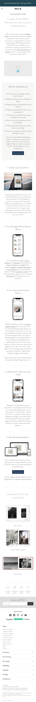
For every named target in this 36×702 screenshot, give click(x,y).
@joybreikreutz (26, 479)
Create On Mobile (7, 640)
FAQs (4, 646)
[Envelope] (26, 615)
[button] (18, 626)
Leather (23, 265)
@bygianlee (8, 479)
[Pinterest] (14, 615)
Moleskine (17, 263)
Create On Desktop (7, 637)
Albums (7, 52)
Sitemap (5, 648)
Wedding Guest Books (24, 267)
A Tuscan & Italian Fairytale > (18, 550)
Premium (7, 263)
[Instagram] (18, 615)
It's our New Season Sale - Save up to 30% (18, 3)
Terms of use (5, 700)
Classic (27, 260)
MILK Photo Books (23, 50)
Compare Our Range (8, 633)
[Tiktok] (22, 615)
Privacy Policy (10, 700)
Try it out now (18, 153)
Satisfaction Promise (8, 644)
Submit (30, 603)
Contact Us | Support (8, 629)
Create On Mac (6, 642)
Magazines (13, 267)
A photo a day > (18, 574)
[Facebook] (10, 615)
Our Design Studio (7, 635)
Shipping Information (8, 631)
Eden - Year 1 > (18, 526)
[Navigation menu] (2, 9)
